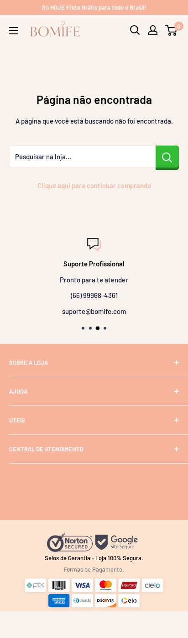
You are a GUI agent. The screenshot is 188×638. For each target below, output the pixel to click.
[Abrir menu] (13, 30)
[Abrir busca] (135, 30)
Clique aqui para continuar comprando (94, 185)
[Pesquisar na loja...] (167, 157)
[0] (171, 30)
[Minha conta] (152, 30)
